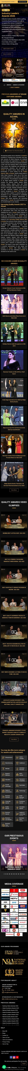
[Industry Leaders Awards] (14, 972)
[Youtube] (17, 1057)
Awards (9, 85)
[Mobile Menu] (26, 5)
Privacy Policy (6, 1042)
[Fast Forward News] (23, 930)
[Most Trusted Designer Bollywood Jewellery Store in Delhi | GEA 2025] (14, 632)
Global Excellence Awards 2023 (10, 1019)
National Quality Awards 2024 (10, 1010)
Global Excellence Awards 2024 (10, 1012)
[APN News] (14, 914)
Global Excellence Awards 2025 (10, 1008)
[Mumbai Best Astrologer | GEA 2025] (14, 521)
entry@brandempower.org (11, 992)
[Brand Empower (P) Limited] (5, 5)
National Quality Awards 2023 (14, 868)
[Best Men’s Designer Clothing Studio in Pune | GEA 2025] (14, 660)
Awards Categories (18, 85)
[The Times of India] (23, 894)
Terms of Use (5, 1037)
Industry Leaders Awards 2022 (10, 1021)
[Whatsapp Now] (4, 1067)
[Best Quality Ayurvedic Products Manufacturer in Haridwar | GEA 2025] (14, 604)
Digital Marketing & (9, 1069)
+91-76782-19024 (9, 990)
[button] (4, 874)
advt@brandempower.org (10, 999)
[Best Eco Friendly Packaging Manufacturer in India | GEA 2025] (14, 547)
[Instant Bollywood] (14, 930)
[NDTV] (14, 898)
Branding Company (19, 1069)
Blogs (3, 1033)
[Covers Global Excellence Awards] (5, 898)
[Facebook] (11, 1057)
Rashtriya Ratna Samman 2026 (10, 1006)
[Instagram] (14, 1057)
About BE (4, 1031)
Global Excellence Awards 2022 (10, 1023)
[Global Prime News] (5, 926)
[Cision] (23, 926)
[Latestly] (5, 914)
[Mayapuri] (23, 922)
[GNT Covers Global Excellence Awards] (23, 890)
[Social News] (10, 934)
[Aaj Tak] (14, 926)
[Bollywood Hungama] (14, 922)
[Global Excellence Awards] (14, 952)
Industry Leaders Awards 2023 (10, 1014)
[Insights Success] (5, 930)
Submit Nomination (22, 1)
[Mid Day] (5, 894)
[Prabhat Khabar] (5, 922)
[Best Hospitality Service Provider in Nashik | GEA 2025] (14, 575)
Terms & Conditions (7, 1039)
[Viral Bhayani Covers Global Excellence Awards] (5, 910)
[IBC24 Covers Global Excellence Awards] (23, 906)
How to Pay (5, 1044)
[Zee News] (14, 894)
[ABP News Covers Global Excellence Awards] (14, 890)
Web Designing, (22, 1067)
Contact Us (5, 1035)
